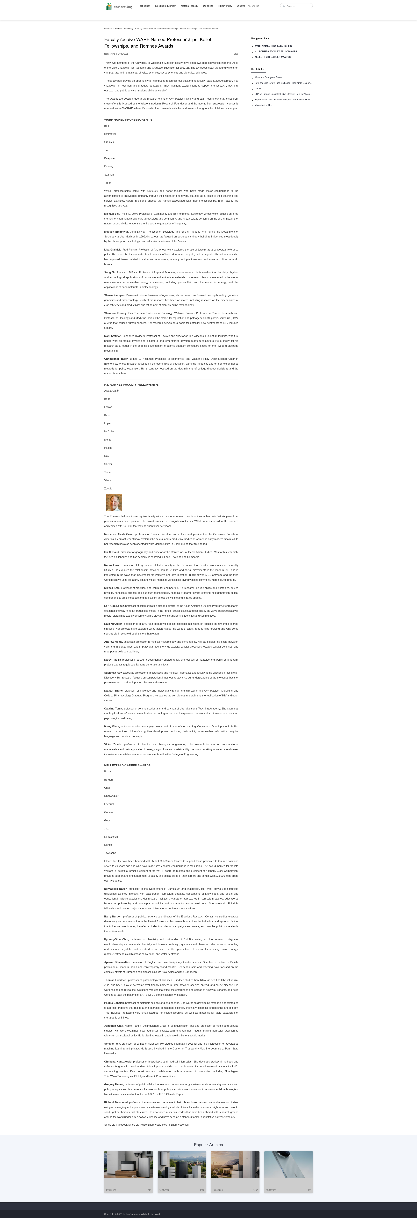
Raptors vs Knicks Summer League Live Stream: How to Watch (284, 99)
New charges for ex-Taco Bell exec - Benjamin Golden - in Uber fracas (284, 82)
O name (241, 5)
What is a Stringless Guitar (268, 77)
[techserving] (118, 5)
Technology (144, 5)
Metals (258, 88)
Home (118, 28)
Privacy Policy (225, 5)
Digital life (208, 5)
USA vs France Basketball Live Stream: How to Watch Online (284, 94)
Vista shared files (263, 105)
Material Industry (189, 5)
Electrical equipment (165, 5)
